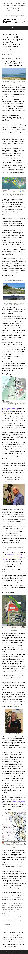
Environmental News (7, 905)
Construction (21, 903)
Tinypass (6, 914)
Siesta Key (14, 909)
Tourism (11, 911)
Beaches (6, 903)
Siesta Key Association (13, 408)
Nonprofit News (6, 907)
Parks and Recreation (16, 907)
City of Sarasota (13, 903)
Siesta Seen (7, 924)
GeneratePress (18, 952)
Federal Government (19, 905)
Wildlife (16, 911)
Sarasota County (6, 909)
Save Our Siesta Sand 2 (8, 410)
